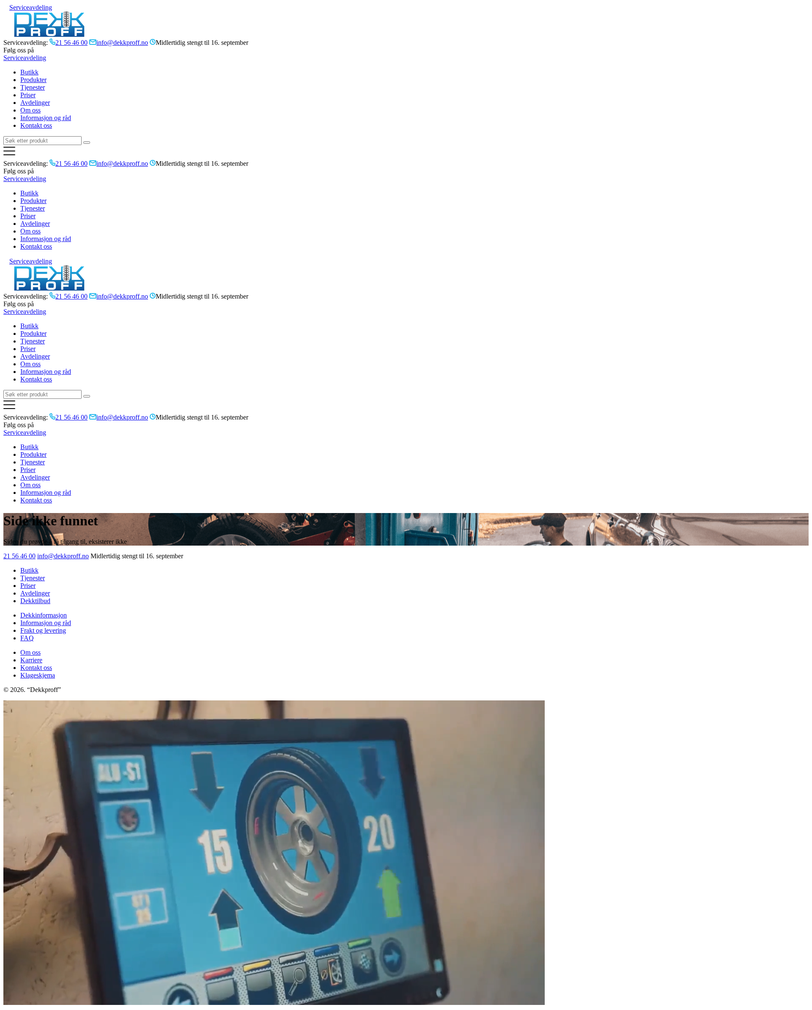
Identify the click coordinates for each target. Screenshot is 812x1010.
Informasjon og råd (45, 117)
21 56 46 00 (19, 556)
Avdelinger (35, 102)
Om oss (30, 110)
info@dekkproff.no (63, 556)
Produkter (33, 79)
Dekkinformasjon (43, 615)
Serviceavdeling (30, 7)
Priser (28, 95)
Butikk (29, 72)
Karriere (31, 660)
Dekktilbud (35, 600)
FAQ (27, 638)
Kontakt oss (36, 125)
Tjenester (32, 87)
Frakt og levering (43, 630)
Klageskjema (37, 675)
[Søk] (86, 142)
